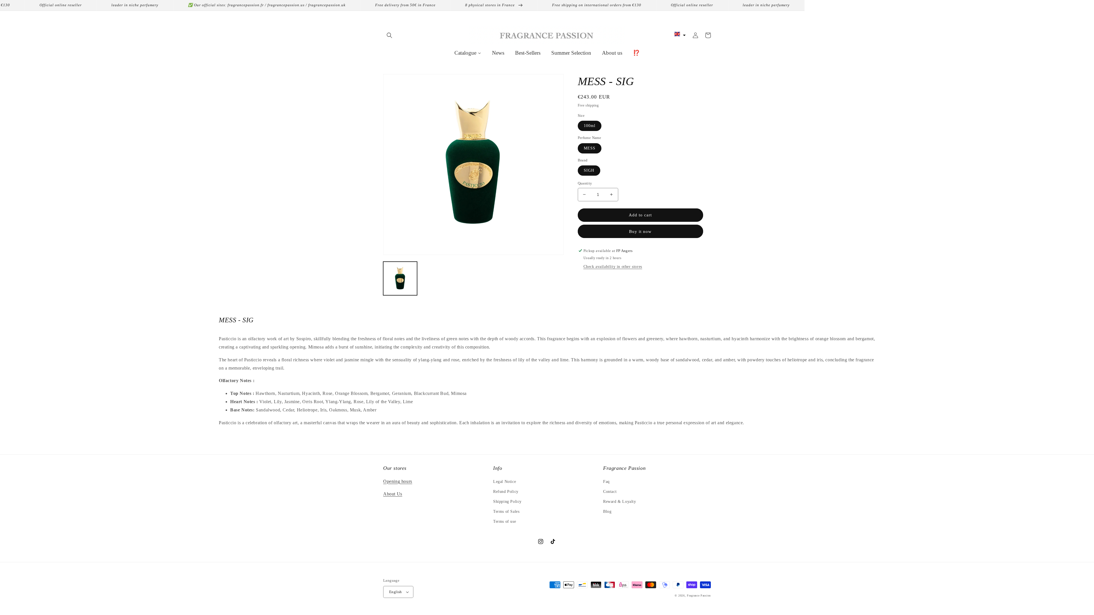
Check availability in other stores (612, 267)
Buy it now (640, 231)
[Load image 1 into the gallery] (400, 279)
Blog (607, 511)
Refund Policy (506, 491)
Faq (606, 481)
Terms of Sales (506, 511)
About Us (392, 493)
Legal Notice (504, 481)
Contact (610, 491)
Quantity (585, 183)
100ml (589, 126)
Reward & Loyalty (619, 501)
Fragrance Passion (699, 595)
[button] (389, 35)
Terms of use (504, 521)
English (395, 592)
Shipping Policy (507, 501)
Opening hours (397, 481)
